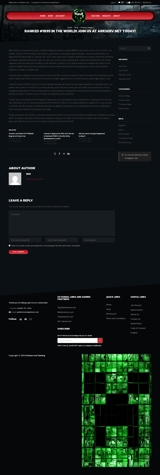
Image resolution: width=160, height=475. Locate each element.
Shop (50, 15)
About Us (135, 314)
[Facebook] (59, 154)
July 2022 (122, 66)
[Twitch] (123, 2)
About (116, 15)
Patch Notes (123, 108)
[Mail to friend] (64, 154)
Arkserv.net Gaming (35, 355)
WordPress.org (124, 142)
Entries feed (123, 133)
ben (28, 174)
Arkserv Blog (124, 95)
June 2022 (123, 70)
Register (122, 125)
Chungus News (124, 104)
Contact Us (135, 318)
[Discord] (119, 2)
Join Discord (136, 305)
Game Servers (137, 309)
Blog (76, 27)
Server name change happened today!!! (92, 134)
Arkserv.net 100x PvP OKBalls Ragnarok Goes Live (21, 134)
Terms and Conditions (116, 318)
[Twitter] (55, 154)
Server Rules (136, 323)
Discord (95, 15)
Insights (106, 15)
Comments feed (125, 138)
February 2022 (124, 74)
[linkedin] (68, 154)
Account (60, 15)
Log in (113, 2)
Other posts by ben (34, 179)
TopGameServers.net (67, 307)
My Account (111, 313)
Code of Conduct (138, 328)
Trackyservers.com (65, 316)
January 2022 (124, 78)
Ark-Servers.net (64, 321)
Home (42, 15)
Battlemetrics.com (66, 312)
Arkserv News (86, 27)
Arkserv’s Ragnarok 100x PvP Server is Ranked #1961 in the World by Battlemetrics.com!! (59, 136)
